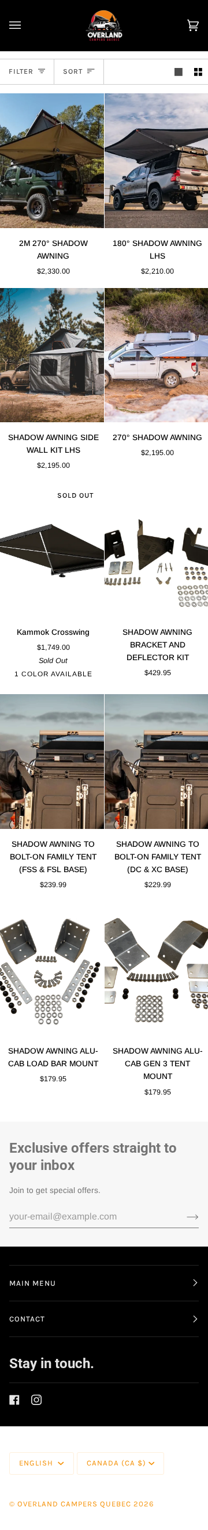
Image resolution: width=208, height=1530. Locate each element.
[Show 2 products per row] (198, 72)
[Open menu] (26, 25)
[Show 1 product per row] (178, 72)
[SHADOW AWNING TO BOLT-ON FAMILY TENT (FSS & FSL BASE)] (52, 761)
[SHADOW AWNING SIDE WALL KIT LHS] (52, 355)
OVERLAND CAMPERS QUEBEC (74, 1503)
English (37, 1463)
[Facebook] (14, 1400)
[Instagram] (36, 1400)
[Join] (183, 1216)
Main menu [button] (32, 1283)
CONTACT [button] (27, 1319)
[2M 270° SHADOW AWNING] (52, 160)
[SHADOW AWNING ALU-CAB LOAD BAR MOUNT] (52, 969)
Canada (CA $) (116, 1463)
